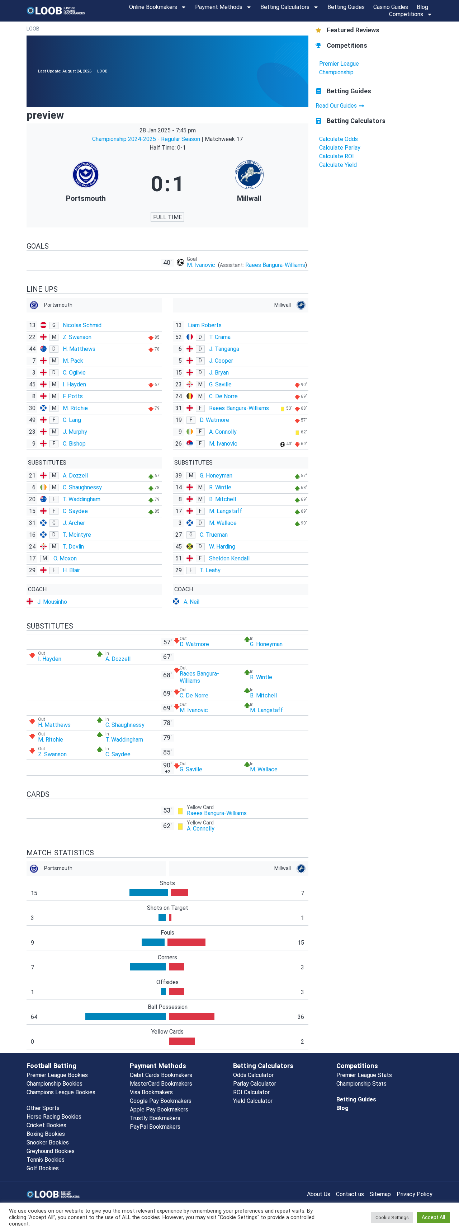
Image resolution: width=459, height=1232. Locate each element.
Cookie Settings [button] (392, 1217)
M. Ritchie (75, 408)
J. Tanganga (224, 348)
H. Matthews (79, 348)
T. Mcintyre (77, 534)
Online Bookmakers (153, 7)
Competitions (406, 14)
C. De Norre (223, 396)
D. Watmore (214, 420)
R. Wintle (220, 487)
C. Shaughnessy (82, 487)
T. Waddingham (81, 499)
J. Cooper (221, 360)
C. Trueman (214, 534)
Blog (422, 7)
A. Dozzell (75, 475)
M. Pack (73, 360)
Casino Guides (390, 7)
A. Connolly (223, 431)
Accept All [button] (433, 1217)
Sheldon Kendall (229, 558)
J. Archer (74, 522)
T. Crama (220, 337)
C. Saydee (75, 511)
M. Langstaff (225, 511)
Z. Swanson (77, 337)
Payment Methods (218, 7)
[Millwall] (249, 184)
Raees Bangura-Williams (275, 265)
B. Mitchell (222, 499)
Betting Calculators (284, 7)
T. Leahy (210, 570)
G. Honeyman (216, 475)
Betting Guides (346, 7)
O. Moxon (65, 558)
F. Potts (73, 396)
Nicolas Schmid (82, 325)
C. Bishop (74, 443)
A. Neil (191, 601)
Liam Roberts (205, 325)
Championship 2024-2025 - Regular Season (147, 139)
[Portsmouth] (85, 184)
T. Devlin (73, 546)
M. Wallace (223, 522)
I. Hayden (74, 384)
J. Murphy (75, 431)
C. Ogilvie (74, 372)
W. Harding (222, 546)
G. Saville (220, 384)
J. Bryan (219, 372)
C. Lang (72, 420)
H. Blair (71, 570)
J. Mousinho (52, 601)
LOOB (33, 29)
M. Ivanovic (202, 265)
